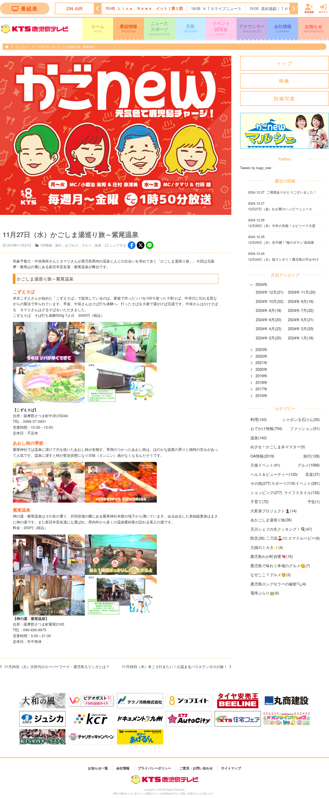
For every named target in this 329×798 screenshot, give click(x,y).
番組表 (29, 8)
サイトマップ (231, 768)
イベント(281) (308, 483)
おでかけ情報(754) (266, 428)
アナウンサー (252, 28)
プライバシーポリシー (154, 768)
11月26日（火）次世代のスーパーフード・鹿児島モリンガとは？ (56, 666)
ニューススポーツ (159, 28)
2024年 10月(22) (270, 301)
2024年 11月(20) (302, 292)
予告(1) (313, 501)
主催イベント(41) (265, 465)
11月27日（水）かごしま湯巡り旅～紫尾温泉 (65, 47)
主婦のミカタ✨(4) (266, 547)
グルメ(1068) (308, 465)
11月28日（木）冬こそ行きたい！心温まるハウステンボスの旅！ (174, 666)
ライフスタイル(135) (302, 492)
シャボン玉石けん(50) (301, 419)
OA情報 (46, 245)
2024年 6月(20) (268, 319)
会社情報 (282, 28)
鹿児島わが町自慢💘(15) (271, 556)
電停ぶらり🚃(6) (264, 592)
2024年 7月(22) (301, 310)
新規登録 (309, 12)
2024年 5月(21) (301, 319)
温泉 (98, 245)
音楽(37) (312, 474)
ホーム (97, 28)
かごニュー (23, 47)
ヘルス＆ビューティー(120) (274, 474)
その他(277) (260, 483)
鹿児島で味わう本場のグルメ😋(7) (280, 565)
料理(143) (258, 419)
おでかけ (71, 245)
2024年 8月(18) (268, 310)
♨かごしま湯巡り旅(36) (271, 519)
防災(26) (257, 538)
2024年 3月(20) (301, 328)
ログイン (323, 12)
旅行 (58, 245)
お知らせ (314, 28)
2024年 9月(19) (301, 301)
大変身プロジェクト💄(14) (273, 510)
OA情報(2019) (262, 456)
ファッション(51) (305, 428)
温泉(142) (258, 437)
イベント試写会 (221, 28)
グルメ (86, 245)
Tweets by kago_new (255, 167)
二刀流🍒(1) (276, 538)
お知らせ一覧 (98, 768)
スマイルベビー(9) (304, 538)
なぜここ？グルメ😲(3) (270, 574)
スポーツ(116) (283, 483)
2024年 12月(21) (270, 292)
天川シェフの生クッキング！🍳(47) (281, 529)
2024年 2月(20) (268, 337)
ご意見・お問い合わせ (196, 768)
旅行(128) (311, 456)
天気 (190, 28)
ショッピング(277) (266, 492)
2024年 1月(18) (301, 337)
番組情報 (128, 28)
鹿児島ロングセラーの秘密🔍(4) (278, 583)
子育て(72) (259, 501)
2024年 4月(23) (268, 328)
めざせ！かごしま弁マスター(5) (277, 446)
